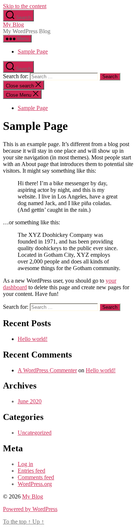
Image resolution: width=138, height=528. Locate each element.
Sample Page (33, 51)
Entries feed (31, 470)
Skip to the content (24, 6)
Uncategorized (35, 432)
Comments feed (36, 477)
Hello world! (32, 339)
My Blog (13, 24)
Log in (25, 464)
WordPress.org (35, 484)
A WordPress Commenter (47, 370)
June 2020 (30, 401)
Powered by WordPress (30, 509)
